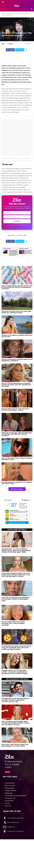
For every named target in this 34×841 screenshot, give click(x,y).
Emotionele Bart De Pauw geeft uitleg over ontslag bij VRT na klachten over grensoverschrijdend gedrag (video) (14, 253)
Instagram (19, 235)
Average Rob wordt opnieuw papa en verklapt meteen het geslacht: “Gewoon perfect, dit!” (15, 700)
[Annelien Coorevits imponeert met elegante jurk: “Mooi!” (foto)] (17, 471)
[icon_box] (13, 818)
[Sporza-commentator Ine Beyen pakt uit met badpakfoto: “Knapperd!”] (17, 348)
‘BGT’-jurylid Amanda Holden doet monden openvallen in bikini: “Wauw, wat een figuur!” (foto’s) (16, 723)
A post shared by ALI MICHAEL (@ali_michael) (14, 158)
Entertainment (13, 13)
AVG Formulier (10, 785)
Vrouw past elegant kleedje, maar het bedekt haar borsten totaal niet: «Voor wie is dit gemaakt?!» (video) (16, 574)
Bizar (3, 570)
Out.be (7, 803)
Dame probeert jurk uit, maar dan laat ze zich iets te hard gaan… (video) (15, 409)
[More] (26, 49)
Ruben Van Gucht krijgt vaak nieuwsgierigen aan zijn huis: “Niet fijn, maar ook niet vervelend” (17, 434)
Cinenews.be (9, 801)
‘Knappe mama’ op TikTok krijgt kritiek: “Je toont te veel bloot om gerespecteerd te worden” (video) (14, 671)
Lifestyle (5, 282)
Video (4, 308)
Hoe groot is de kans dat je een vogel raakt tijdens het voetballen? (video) (16, 311)
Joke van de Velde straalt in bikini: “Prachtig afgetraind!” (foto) (17, 458)
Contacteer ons (10, 798)
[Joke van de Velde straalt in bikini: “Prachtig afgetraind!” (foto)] (17, 447)
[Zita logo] (17, 5)
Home (3, 13)
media (24, 235)
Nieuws (7, 13)
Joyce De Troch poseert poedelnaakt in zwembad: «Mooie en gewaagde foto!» (15, 599)
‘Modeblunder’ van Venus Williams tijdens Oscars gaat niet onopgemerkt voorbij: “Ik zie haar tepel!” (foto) (16, 550)
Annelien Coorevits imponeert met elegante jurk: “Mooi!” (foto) (17, 482)
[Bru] (3, 44)
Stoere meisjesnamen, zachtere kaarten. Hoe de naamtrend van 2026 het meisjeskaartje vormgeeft (17, 287)
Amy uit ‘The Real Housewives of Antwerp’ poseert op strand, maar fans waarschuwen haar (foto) (16, 385)
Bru (11, 44)
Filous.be (8, 806)
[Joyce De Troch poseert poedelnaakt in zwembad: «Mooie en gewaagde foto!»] (17, 588)
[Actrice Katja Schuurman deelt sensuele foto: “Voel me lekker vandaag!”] (17, 612)
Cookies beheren (10, 790)
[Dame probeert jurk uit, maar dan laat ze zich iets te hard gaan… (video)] (17, 398)
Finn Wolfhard (11, 235)
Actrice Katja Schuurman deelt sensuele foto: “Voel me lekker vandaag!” (13, 623)
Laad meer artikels (16, 489)
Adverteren (9, 793)
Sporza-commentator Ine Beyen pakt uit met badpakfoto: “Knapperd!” (17, 360)
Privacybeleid (9, 788)
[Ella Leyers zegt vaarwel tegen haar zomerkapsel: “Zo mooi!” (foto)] (17, 735)
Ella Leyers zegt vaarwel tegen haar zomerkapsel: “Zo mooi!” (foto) (15, 745)
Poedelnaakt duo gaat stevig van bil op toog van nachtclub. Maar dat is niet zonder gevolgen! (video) (16, 647)
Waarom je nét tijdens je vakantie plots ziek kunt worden (17, 336)
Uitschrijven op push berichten (15, 796)
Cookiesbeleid (9, 783)
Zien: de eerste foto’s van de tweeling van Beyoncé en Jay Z (28, 252)
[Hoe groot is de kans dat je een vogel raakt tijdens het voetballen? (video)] (17, 300)
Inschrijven (17, 221)
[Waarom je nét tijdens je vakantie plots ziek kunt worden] (17, 324)
